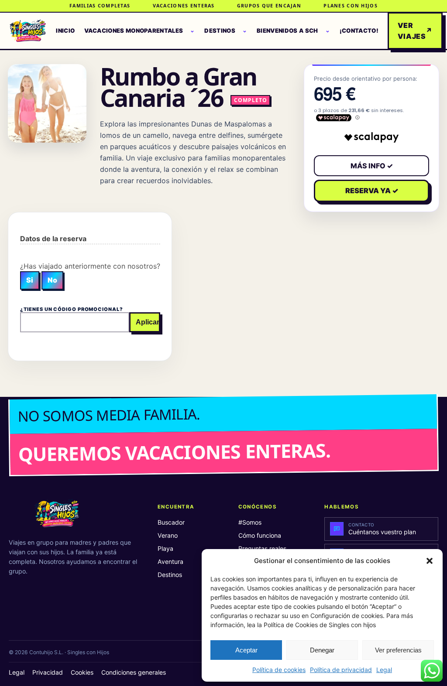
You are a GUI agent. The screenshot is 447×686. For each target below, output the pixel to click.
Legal (384, 669)
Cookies (82, 672)
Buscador (171, 522)
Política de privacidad (341, 669)
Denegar (322, 650)
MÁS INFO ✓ (372, 165)
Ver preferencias (398, 650)
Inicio (65, 30)
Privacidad (47, 672)
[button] (429, 560)
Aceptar (246, 650)
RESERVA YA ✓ (371, 190)
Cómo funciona (259, 535)
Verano (168, 535)
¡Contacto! (359, 30)
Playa (165, 548)
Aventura (170, 561)
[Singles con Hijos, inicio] (28, 31)
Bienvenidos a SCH (287, 30)
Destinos (219, 30)
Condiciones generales (133, 672)
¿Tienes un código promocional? (71, 309)
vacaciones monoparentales (133, 30)
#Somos (249, 522)
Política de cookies (279, 669)
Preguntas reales (262, 548)
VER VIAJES (415, 31)
